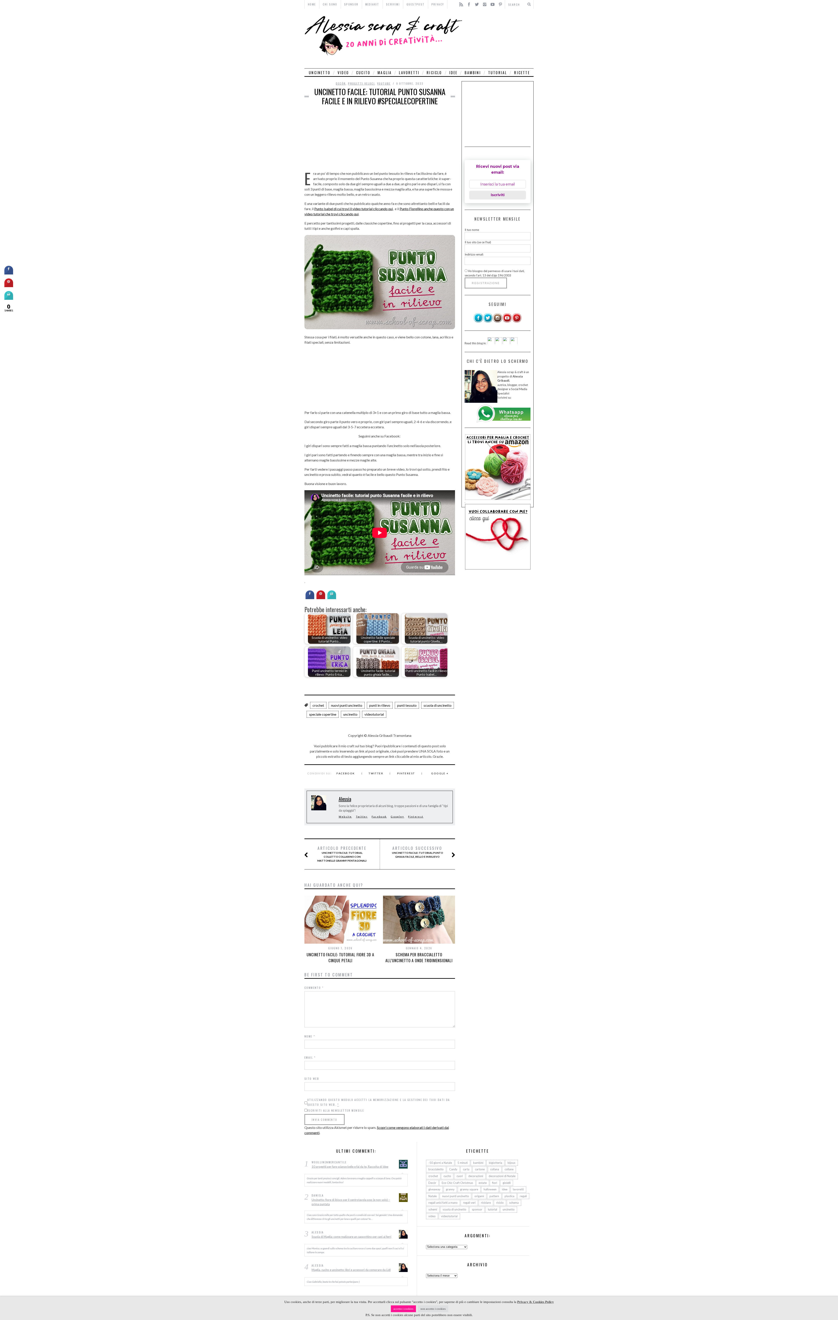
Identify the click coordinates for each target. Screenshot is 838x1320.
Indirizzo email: (474, 254)
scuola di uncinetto (438, 705)
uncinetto (319, 72)
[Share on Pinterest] (320, 598)
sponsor (477, 1209)
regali (523, 1196)
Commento (314, 987)
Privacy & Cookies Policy (535, 1302)
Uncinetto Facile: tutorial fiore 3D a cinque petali (340, 957)
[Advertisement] (499, 38)
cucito (363, 72)
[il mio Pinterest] (517, 321)
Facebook (346, 773)
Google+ (397, 816)
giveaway (434, 1189)
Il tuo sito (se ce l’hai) (478, 242)
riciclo (434, 72)
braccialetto (436, 1169)
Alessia (345, 798)
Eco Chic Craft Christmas (457, 1183)
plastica (509, 1196)
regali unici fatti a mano (443, 1203)
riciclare (486, 1203)
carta (466, 1169)
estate (483, 1183)
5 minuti (462, 1162)
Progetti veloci (361, 83)
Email (310, 1057)
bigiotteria (495, 1162)
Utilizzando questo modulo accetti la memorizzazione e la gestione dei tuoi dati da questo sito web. (378, 1102)
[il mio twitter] (488, 321)
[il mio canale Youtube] (507, 321)
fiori (494, 1183)
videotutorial (374, 714)
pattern (494, 1196)
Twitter (376, 773)
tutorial (497, 72)
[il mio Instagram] (497, 321)
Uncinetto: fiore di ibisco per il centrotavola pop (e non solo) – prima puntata (351, 1202)
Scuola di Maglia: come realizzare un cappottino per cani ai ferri (351, 1236)
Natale (432, 1196)
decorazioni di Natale (502, 1176)
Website (345, 816)
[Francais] (513, 343)
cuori (460, 1176)
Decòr (341, 83)
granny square (469, 1189)
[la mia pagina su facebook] (478, 321)
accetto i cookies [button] (403, 1308)
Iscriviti (498, 195)
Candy (453, 1169)
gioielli (507, 1183)
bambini (473, 72)
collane (509, 1169)
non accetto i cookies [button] (433, 1308)
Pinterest (406, 773)
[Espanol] (506, 343)
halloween (490, 1189)
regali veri (469, 1203)
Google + (439, 773)
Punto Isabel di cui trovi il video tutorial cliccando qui (353, 209)
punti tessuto (407, 705)
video (343, 72)
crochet (318, 705)
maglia (385, 72)
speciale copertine (322, 714)
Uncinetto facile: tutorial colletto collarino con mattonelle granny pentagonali (342, 854)
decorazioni (475, 1176)
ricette (522, 72)
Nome (309, 1036)
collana (494, 1169)
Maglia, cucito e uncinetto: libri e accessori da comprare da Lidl (351, 1270)
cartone (480, 1169)
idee (453, 72)
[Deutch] (498, 343)
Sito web (311, 1078)
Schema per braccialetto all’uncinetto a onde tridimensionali (419, 957)
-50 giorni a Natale (440, 1162)
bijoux (511, 1162)
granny (450, 1189)
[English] (491, 343)
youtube (384, 83)
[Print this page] (331, 598)
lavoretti (409, 72)
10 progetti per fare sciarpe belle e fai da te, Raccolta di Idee (350, 1166)
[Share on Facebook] (310, 598)
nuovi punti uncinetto (346, 705)
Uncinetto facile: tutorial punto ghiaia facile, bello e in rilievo (417, 852)
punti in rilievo (379, 705)
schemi (432, 1209)
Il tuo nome (472, 229)
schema (514, 1203)
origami (479, 1196)
